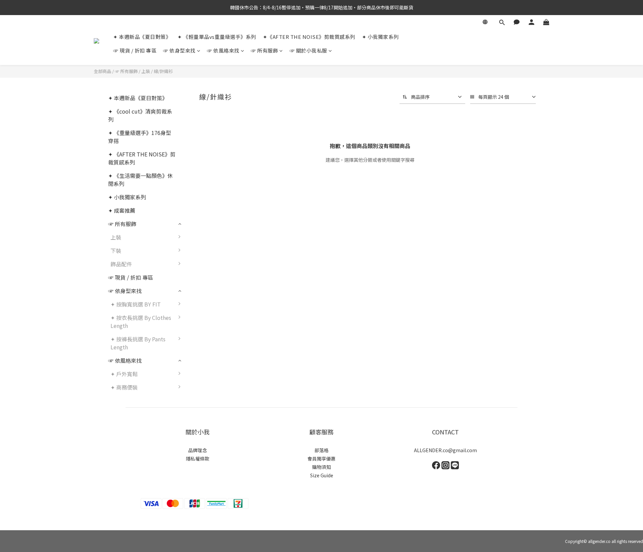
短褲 (196, 254)
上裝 (145, 71)
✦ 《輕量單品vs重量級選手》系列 (216, 36)
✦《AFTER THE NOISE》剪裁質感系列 (309, 36)
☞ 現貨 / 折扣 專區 (134, 50)
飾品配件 (121, 264)
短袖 (196, 240)
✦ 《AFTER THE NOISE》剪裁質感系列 (141, 158)
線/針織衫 (163, 71)
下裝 (116, 251)
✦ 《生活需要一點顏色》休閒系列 (140, 179)
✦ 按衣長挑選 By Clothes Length (141, 322)
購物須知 (321, 467)
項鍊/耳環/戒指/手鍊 (215, 267)
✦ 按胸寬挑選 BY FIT (136, 304)
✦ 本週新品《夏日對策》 (142, 36)
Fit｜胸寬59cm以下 (214, 307)
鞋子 (196, 294)
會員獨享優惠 (321, 458)
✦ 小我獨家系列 (380, 36)
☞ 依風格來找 (223, 50)
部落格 (321, 450)
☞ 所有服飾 (264, 50)
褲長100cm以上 (210, 356)
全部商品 (102, 71)
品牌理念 (197, 450)
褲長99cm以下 (208, 342)
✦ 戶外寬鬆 (124, 374)
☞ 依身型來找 (179, 50)
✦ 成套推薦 (121, 210)
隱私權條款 (197, 458)
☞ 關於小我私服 (308, 50)
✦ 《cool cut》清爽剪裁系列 (140, 115)
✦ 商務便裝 (124, 387)
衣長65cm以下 (208, 321)
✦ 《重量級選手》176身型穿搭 (139, 137)
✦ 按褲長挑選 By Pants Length (138, 343)
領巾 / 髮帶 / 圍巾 (211, 281)
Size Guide (321, 475)
